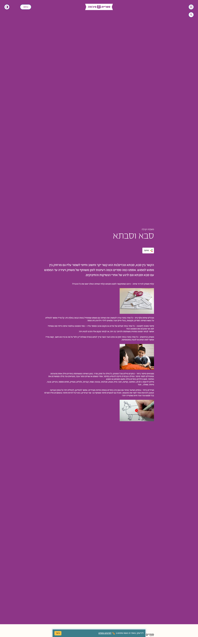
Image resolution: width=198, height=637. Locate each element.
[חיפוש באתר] (191, 14)
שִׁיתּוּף (146, 250)
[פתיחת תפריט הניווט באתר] (191, 6)
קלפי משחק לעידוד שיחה (143, 284)
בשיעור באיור (129, 390)
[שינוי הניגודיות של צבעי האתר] (6, 6)
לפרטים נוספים (104, 633)
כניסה (25, 7)
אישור (58, 633)
